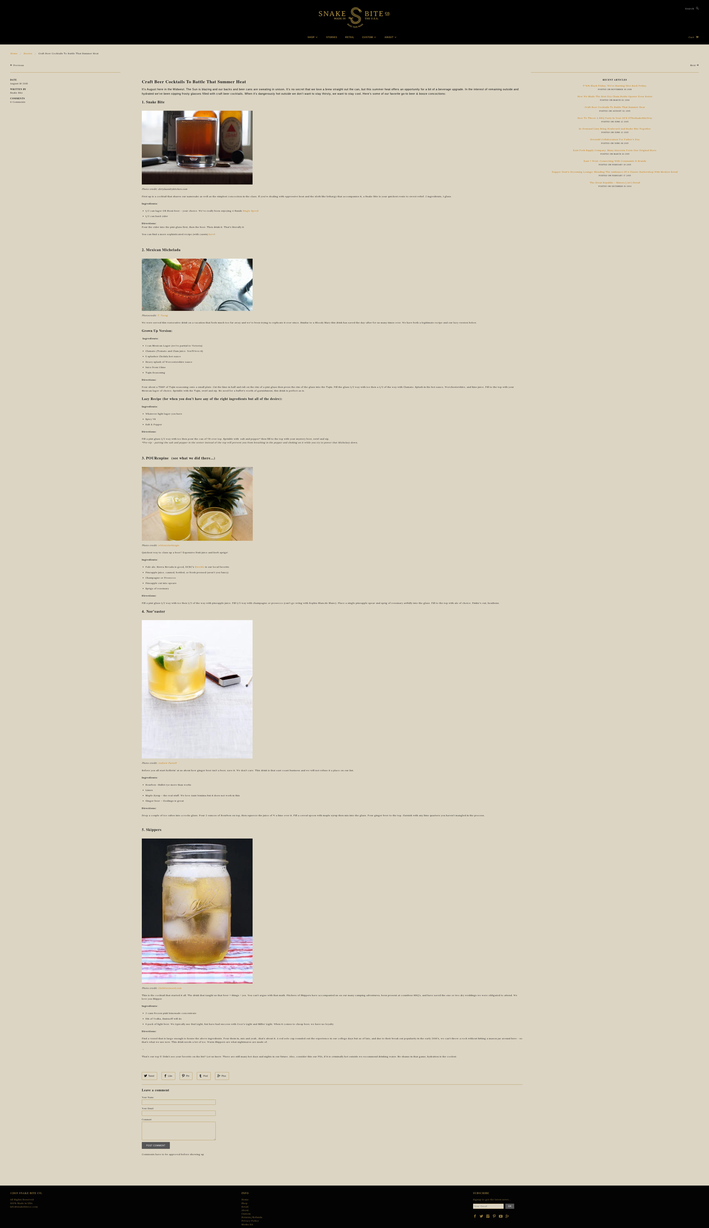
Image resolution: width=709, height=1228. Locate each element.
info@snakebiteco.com (24, 1206)
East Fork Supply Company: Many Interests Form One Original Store (615, 150)
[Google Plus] (507, 1216)
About (389, 37)
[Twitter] (481, 1216)
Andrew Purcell (167, 763)
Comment (147, 1119)
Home (14, 53)
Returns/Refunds (252, 1217)
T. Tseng (162, 315)
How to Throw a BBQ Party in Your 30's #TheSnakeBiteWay (615, 118)
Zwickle (199, 566)
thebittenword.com (169, 988)
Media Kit (247, 1224)
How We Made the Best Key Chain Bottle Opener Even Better (615, 96)
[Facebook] (475, 1216)
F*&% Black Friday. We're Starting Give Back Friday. (615, 85)
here (211, 234)
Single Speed (250, 210)
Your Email (148, 1108)
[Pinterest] (494, 1216)
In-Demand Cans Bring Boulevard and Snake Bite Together (615, 128)
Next (693, 65)
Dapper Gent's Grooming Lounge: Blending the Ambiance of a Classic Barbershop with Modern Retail (615, 171)
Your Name (148, 1097)
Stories (331, 37)
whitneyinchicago (168, 545)
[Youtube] (501, 1216)
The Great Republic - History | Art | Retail (615, 182)
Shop (311, 37)
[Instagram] (488, 1216)
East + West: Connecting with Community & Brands (615, 161)
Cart (692, 37)
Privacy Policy (250, 1220)
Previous (18, 65)
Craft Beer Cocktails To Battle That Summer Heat (194, 81)
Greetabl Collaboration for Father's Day (615, 139)
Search (689, 8)
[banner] (354, 18)
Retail (349, 37)
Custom (368, 37)
